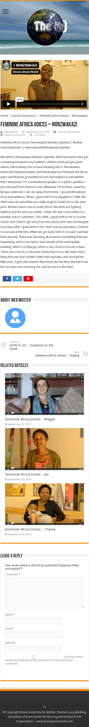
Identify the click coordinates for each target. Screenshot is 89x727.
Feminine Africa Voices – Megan (30, 419)
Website (10, 642)
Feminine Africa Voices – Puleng (57, 354)
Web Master (11, 132)
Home (4, 115)
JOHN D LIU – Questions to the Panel (31, 345)
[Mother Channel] (44, 26)
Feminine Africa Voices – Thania (30, 529)
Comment (12, 574)
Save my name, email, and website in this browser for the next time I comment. (44, 660)
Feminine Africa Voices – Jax (27, 474)
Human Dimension (24, 115)
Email (9, 628)
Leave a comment (15, 134)
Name (10, 614)
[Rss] (44, 707)
